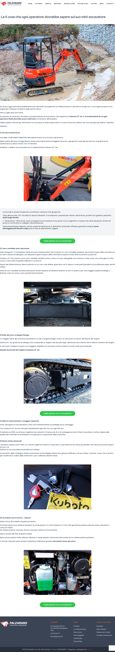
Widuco (89, 649)
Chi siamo (38, 4)
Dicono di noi (83, 4)
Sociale (94, 4)
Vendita (48, 4)
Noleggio (57, 4)
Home (30, 4)
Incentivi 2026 (69, 4)
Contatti (110, 4)
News (102, 4)
